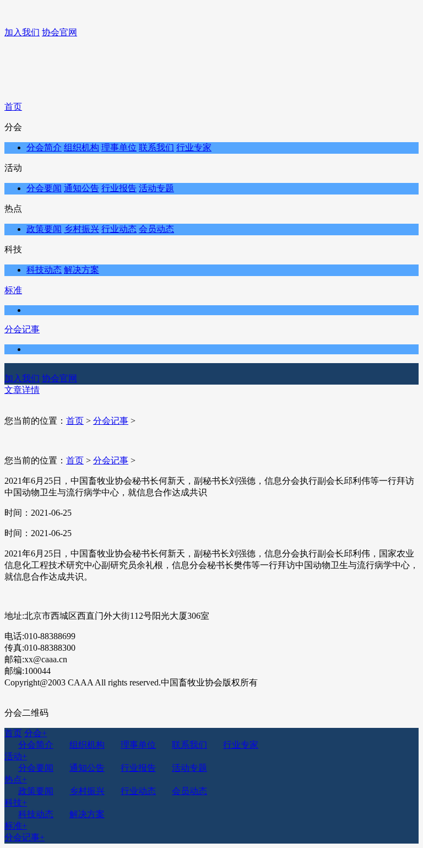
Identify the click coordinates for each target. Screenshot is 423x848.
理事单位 (119, 147)
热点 (15, 779)
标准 (13, 290)
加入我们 (22, 32)
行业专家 (194, 147)
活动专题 (156, 188)
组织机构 (81, 147)
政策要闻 (44, 229)
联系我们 (156, 147)
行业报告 (119, 188)
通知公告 (81, 188)
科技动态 (44, 269)
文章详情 (22, 390)
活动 (15, 756)
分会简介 (44, 147)
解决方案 (81, 269)
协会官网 (59, 32)
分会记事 (22, 329)
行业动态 (119, 229)
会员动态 (156, 229)
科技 (15, 802)
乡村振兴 (81, 229)
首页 (13, 106)
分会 (35, 733)
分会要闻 (44, 188)
